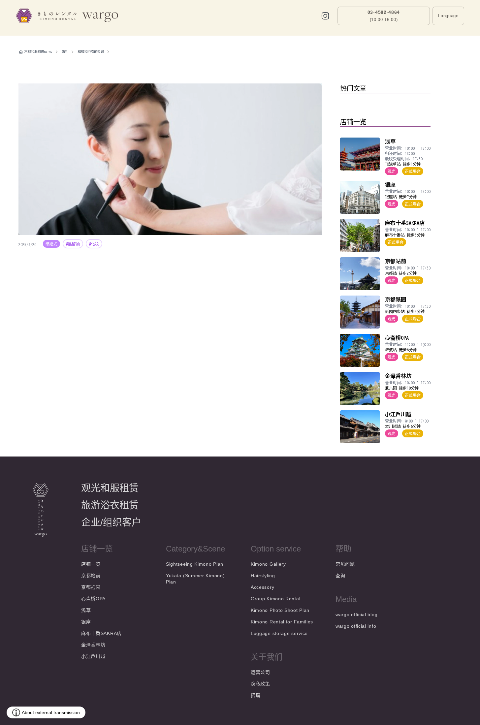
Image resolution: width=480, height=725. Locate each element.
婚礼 (65, 51)
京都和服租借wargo (38, 51)
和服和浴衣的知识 (91, 51)
